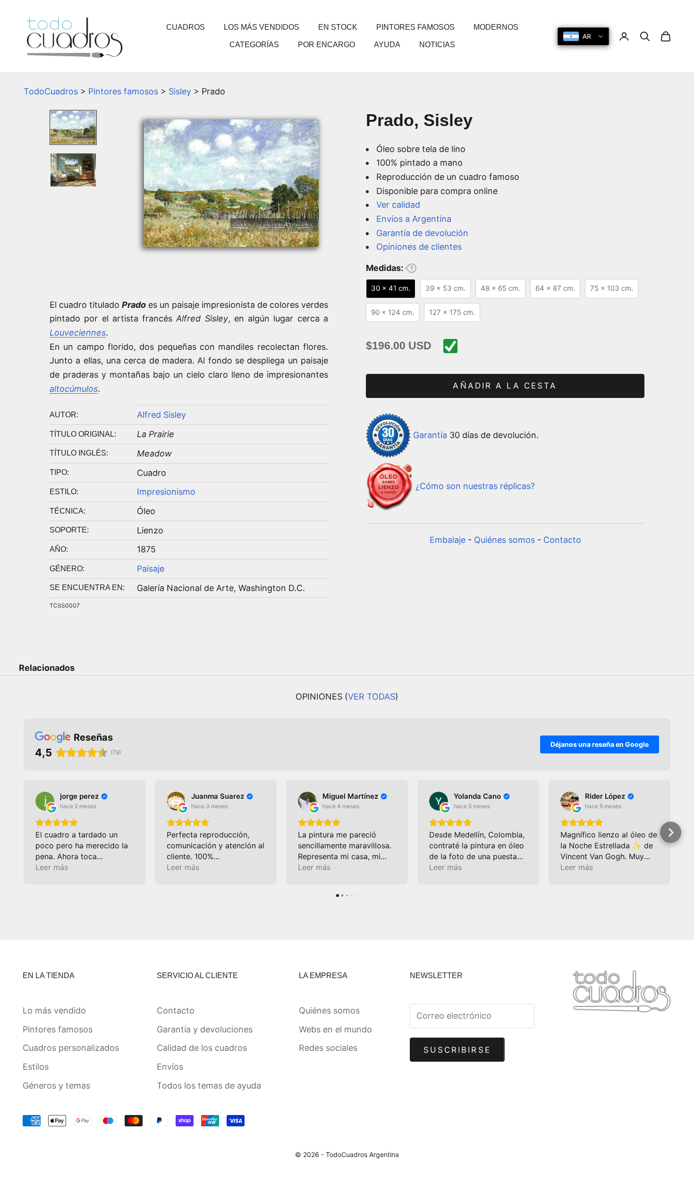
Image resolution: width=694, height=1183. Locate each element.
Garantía (430, 434)
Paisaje (150, 569)
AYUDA (387, 45)
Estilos (36, 1067)
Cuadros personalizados (71, 1048)
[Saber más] (410, 268)
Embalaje (447, 540)
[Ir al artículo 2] (73, 169)
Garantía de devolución (422, 233)
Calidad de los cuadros (202, 1048)
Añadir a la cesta (505, 385)
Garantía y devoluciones (205, 1029)
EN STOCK (337, 27)
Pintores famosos (123, 91)
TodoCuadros (51, 91)
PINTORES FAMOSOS (415, 27)
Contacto (562, 540)
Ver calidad (398, 205)
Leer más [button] (51, 867)
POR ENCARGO (326, 45)
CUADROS (185, 27)
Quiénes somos (504, 540)
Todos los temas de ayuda (209, 1085)
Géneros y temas (56, 1085)
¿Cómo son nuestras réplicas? (475, 486)
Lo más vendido (54, 1010)
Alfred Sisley (161, 415)
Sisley (180, 91)
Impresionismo (166, 492)
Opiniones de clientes (419, 247)
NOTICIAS (437, 45)
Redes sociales (328, 1048)
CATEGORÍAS (254, 45)
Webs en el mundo (335, 1029)
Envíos (170, 1067)
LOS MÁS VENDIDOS (261, 27)
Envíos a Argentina (413, 219)
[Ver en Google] (44, 801)
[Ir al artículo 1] (73, 127)
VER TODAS (371, 696)
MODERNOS (496, 27)
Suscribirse (457, 1050)
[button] (23, 832)
